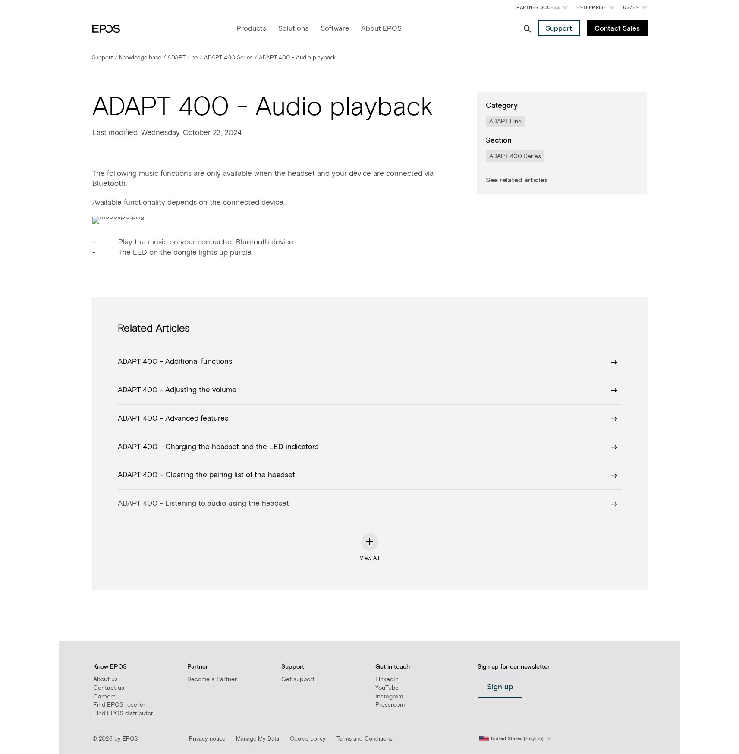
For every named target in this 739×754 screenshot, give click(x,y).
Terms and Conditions (364, 739)
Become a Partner (212, 679)
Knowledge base (140, 58)
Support (102, 58)
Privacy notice (207, 739)
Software (335, 28)
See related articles (517, 180)
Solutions (293, 28)
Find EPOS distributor (123, 713)
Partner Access (538, 7)
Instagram (389, 697)
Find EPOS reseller (119, 705)
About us (105, 679)
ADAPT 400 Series (228, 58)
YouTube (387, 688)
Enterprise (591, 7)
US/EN (636, 9)
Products (251, 28)
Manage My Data (257, 739)
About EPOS (381, 28)
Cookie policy (308, 739)
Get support (297, 679)
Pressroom (390, 705)
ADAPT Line (182, 58)
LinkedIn (387, 679)
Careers (104, 697)
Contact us (108, 688)
